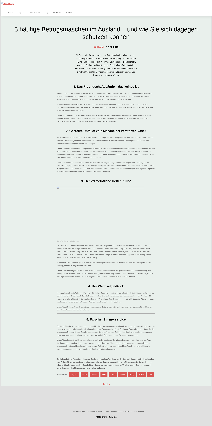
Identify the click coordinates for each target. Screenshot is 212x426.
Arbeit (84, 374)
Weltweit (99, 47)
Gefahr (122, 374)
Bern (104, 374)
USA (150, 374)
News (10, 13)
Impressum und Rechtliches (121, 411)
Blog (46, 13)
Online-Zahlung (79, 411)
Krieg (132, 374)
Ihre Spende (139, 411)
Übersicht (106, 384)
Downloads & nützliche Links (98, 411)
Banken (94, 374)
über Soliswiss (34, 13)
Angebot (21, 13)
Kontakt (69, 13)
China (113, 374)
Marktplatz (57, 13)
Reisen (141, 374)
